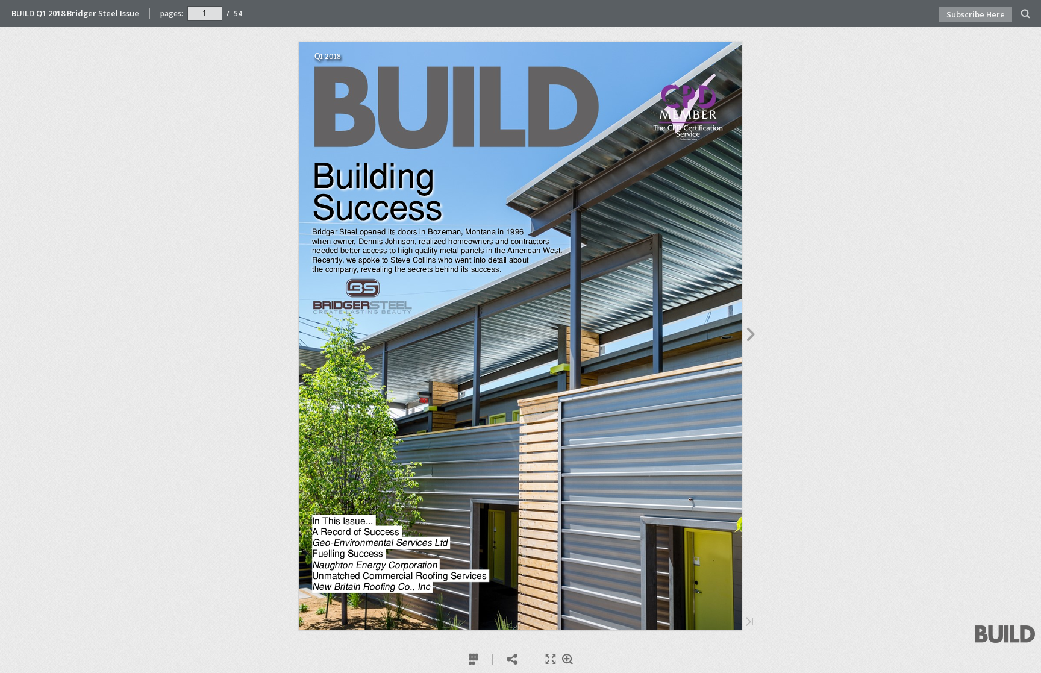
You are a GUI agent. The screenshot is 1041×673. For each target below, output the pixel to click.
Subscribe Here (975, 14)
